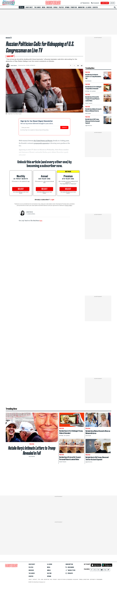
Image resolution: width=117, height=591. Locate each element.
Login (52, 199)
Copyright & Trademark (96, 579)
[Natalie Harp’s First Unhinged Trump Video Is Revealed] (107, 91)
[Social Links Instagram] (98, 570)
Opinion (67, 7)
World (49, 570)
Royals (55, 7)
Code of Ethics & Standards (65, 579)
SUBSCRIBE (104, 3)
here (41, 220)
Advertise (46, 579)
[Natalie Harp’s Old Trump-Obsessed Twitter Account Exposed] (107, 123)
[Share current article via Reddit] (81, 65)
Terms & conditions (84, 579)
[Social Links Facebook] (91, 570)
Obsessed (49, 7)
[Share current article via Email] (77, 65)
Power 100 (74, 7)
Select (21, 189)
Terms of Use (38, 130)
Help (51, 579)
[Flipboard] (108, 570)
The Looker (37, 7)
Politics (61, 7)
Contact (35, 579)
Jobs (42, 579)
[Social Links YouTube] (101, 570)
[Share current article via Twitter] (74, 65)
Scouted (95, 7)
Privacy (55, 579)
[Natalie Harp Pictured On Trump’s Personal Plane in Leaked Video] (107, 101)
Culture (49, 573)
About (30, 579)
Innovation (81, 7)
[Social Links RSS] (105, 570)
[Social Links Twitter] (95, 570)
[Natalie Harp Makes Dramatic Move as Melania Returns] (107, 113)
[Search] (115, 7)
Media (43, 7)
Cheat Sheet (29, 7)
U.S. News (88, 7)
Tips (39, 579)
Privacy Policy (46, 130)
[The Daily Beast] (53, 3)
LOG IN (112, 3)
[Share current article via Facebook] (70, 65)
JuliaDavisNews (31, 214)
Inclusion (75, 579)
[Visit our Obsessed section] (14, 3)
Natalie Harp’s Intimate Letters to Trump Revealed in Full (31, 450)
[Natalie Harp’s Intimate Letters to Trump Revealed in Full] (107, 79)
